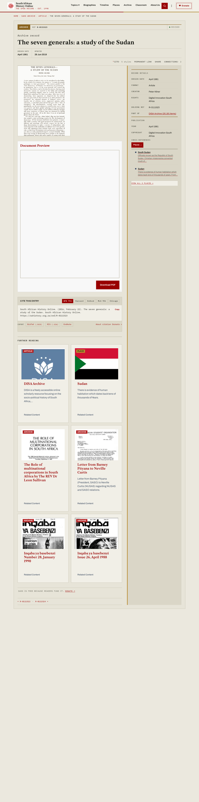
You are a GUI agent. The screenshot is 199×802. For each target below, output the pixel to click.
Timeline (104, 5)
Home (16, 16)
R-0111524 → (41, 601)
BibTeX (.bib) (34, 324)
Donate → (70, 591)
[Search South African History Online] (165, 6)
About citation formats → (109, 324)
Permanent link (143, 61)
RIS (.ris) (52, 324)
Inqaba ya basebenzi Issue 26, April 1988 (93, 555)
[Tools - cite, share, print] (171, 5)
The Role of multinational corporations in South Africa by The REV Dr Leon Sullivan (41, 472)
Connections (172, 61)
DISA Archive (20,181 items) (162, 113)
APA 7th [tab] (68, 301)
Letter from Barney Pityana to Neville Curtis (92, 468)
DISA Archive (34, 384)
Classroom (141, 5)
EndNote (68, 324)
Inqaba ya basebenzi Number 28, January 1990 (39, 557)
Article (43, 16)
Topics (75, 5)
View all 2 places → (142, 183)
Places (116, 5)
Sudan (82, 384)
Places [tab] (137, 145)
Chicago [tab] (114, 301)
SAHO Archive (28, 16)
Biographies (89, 5)
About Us (155, 5)
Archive (128, 5)
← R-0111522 (24, 601)
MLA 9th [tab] (102, 301)
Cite (122, 61)
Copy (117, 309)
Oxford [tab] (90, 301)
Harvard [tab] (79, 301)
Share (158, 61)
